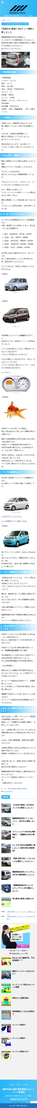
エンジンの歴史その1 (20, 1051)
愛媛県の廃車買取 (22, 788)
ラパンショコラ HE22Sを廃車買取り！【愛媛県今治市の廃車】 (23, 834)
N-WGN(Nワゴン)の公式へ (11, 516)
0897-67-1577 (19, 1099)
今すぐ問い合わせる (19, 1106)
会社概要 (11, 1084)
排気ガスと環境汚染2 (20, 998)
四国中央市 (9, 791)
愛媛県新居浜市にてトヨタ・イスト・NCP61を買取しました (23, 821)
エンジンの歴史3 (18, 1025)
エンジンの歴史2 (18, 1038)
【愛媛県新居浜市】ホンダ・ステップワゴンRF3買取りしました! (23, 888)
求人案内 (25, 1084)
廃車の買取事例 (12, 788)
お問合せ (18, 1084)
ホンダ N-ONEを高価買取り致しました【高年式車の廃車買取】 (23, 848)
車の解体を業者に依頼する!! (23, 899)
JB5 (4, 791)
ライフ (5, 788)
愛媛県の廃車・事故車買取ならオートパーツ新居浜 (18, 1096)
